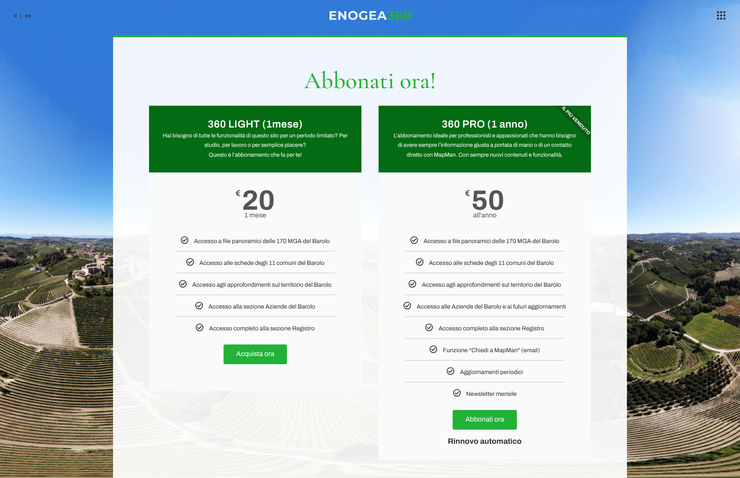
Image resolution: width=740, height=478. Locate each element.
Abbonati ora (484, 419)
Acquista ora (255, 354)
